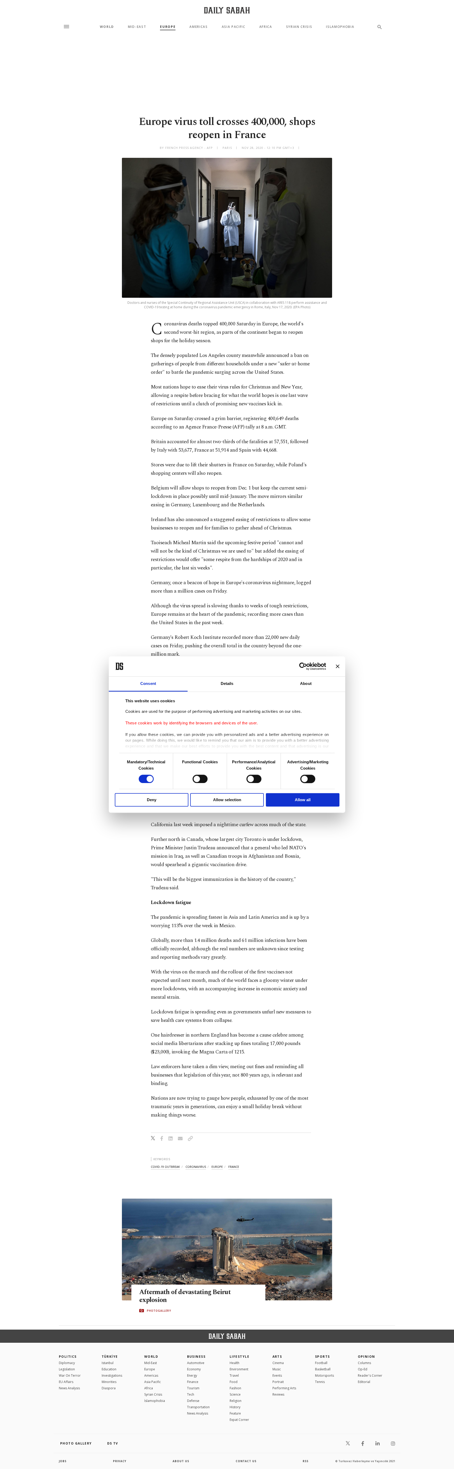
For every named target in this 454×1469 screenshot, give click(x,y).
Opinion (366, 1356)
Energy (192, 1375)
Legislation (67, 1369)
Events (277, 1375)
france (233, 1167)
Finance (192, 1382)
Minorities (109, 1382)
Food (234, 1382)
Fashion (235, 1388)
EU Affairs (66, 1382)
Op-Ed (362, 1369)
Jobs (62, 1461)
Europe (168, 26)
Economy (194, 1369)
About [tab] (306, 684)
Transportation (198, 1407)
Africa (265, 26)
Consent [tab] (148, 684)
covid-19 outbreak (165, 1167)
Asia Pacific (233, 26)
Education (109, 1369)
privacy (119, 1461)
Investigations (112, 1375)
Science (235, 1394)
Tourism (193, 1388)
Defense (193, 1401)
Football (321, 1363)
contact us (246, 1461)
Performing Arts (284, 1388)
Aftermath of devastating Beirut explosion (185, 1296)
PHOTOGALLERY (159, 1310)
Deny (151, 800)
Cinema (278, 1363)
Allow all (303, 800)
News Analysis (69, 1388)
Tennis (320, 1382)
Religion (235, 1401)
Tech (190, 1394)
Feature (235, 1413)
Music (276, 1369)
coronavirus (195, 1167)
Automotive (195, 1363)
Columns (364, 1363)
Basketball (323, 1369)
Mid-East (137, 26)
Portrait (278, 1382)
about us (181, 1461)
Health (234, 1363)
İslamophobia (154, 1401)
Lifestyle (239, 1356)
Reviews (278, 1394)
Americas (198, 26)
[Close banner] (337, 666)
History (235, 1407)
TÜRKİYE (110, 1356)
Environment (239, 1369)
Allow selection (227, 800)
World (107, 26)
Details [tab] (227, 684)
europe (217, 1167)
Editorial (364, 1382)
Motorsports (324, 1375)
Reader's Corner (370, 1375)
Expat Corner (239, 1419)
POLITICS (68, 1356)
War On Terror (70, 1375)
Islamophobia (340, 26)
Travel (234, 1375)
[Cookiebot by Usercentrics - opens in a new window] (303, 666)
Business (196, 1356)
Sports (322, 1356)
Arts (277, 1356)
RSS (305, 1461)
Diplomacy (67, 1363)
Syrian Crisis (299, 26)
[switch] (200, 779)
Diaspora (109, 1388)
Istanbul (107, 1363)
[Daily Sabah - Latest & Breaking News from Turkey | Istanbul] (227, 10)
